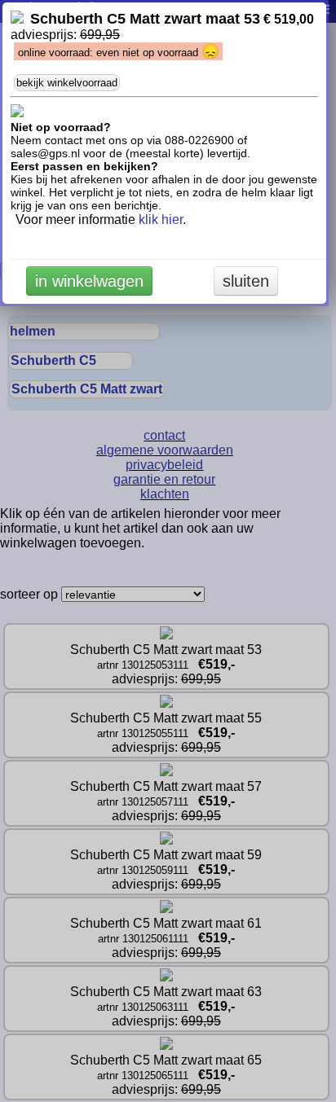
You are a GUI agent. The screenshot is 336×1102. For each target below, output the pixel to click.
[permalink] (17, 19)
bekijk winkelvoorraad (66, 83)
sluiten (246, 281)
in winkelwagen (89, 281)
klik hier (161, 219)
